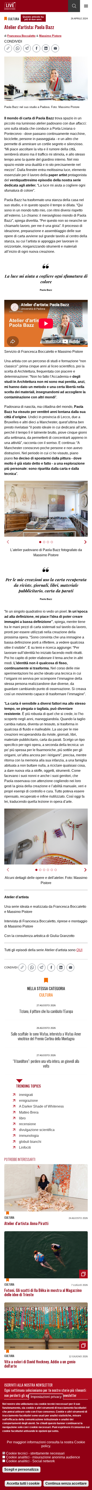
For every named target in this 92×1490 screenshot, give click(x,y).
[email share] (55, 48)
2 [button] (46, 544)
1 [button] (42, 544)
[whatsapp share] (17, 48)
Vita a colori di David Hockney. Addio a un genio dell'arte (40, 1364)
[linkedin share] (46, 48)
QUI (79, 950)
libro (22, 1118)
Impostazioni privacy (46, 1397)
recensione (27, 1124)
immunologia (29, 1135)
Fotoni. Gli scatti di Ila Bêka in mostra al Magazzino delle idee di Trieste (43, 1292)
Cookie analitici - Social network (30, 1461)
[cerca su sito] (74, 6)
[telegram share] (27, 48)
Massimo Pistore (50, 35)
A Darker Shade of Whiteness (41, 1106)
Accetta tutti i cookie (23, 1483)
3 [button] (50, 544)
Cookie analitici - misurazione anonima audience (43, 1457)
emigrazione (28, 1100)
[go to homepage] (10, 6)
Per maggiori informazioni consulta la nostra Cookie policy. (46, 1444)
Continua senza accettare (66, 1483)
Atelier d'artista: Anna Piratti (26, 1223)
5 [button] (54, 872)
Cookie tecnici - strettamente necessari (35, 1453)
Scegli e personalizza (21, 1469)
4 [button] (54, 544)
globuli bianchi (30, 1141)
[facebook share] (36, 48)
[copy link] (8, 48)
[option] (46, 509)
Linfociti (25, 1147)
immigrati (26, 1095)
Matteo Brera (29, 1112)
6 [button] (57, 872)
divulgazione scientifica (37, 1130)
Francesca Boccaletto (21, 35)
